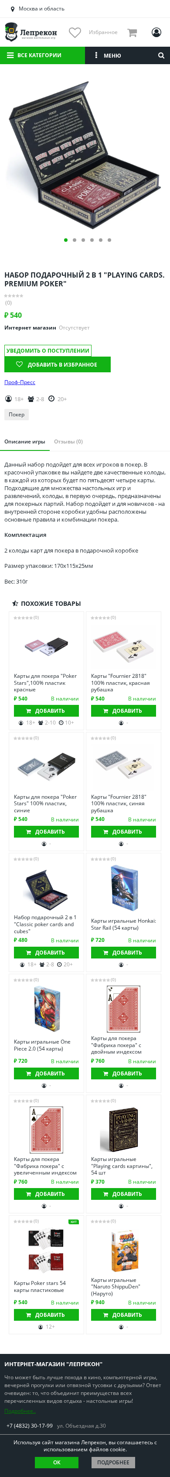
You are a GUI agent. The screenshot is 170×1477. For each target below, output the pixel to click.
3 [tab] (83, 240)
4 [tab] (92, 240)
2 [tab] (74, 240)
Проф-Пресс (19, 382)
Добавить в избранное (62, 364)
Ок (57, 1462)
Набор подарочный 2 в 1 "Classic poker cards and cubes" (45, 924)
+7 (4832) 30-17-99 (30, 1425)
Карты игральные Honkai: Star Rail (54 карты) (123, 924)
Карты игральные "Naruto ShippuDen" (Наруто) (115, 1287)
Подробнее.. (20, 1411)
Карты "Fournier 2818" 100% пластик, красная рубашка (120, 683)
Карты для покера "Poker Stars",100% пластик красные (45, 683)
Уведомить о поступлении (48, 350)
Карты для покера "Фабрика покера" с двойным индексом (116, 1045)
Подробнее (113, 1462)
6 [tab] (109, 240)
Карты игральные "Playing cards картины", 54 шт (122, 1166)
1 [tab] (65, 240)
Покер (16, 414)
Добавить (50, 710)
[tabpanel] (85, 154)
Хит (74, 1222)
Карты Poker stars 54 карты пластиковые (40, 1286)
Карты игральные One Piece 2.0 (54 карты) (42, 1045)
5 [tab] (100, 240)
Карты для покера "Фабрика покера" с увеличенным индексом (45, 1166)
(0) (8, 302)
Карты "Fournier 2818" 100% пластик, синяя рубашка (118, 803)
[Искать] (161, 55)
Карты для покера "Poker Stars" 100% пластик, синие (45, 803)
